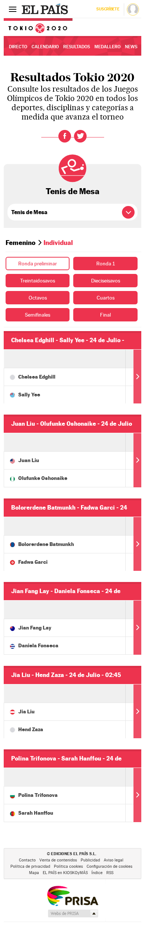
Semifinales (37, 315)
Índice (97, 872)
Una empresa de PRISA (72, 895)
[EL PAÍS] (46, 9)
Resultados (76, 46)
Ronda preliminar (37, 263)
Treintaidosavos (37, 281)
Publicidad (90, 860)
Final (105, 315)
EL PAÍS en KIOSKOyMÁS (65, 872)
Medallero (107, 46)
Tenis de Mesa (72, 191)
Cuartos (106, 298)
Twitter (80, 136)
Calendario (45, 46)
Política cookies (68, 866)
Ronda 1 (105, 263)
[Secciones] (13, 9)
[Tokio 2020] (38, 27)
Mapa (34, 872)
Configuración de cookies (109, 866)
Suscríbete (107, 9)
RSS (109, 872)
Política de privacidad (30, 866)
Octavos (38, 298)
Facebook (64, 136)
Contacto (27, 860)
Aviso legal (113, 860)
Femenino (21, 242)
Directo (18, 46)
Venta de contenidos (58, 860)
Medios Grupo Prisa (72, 913)
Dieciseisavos (105, 281)
